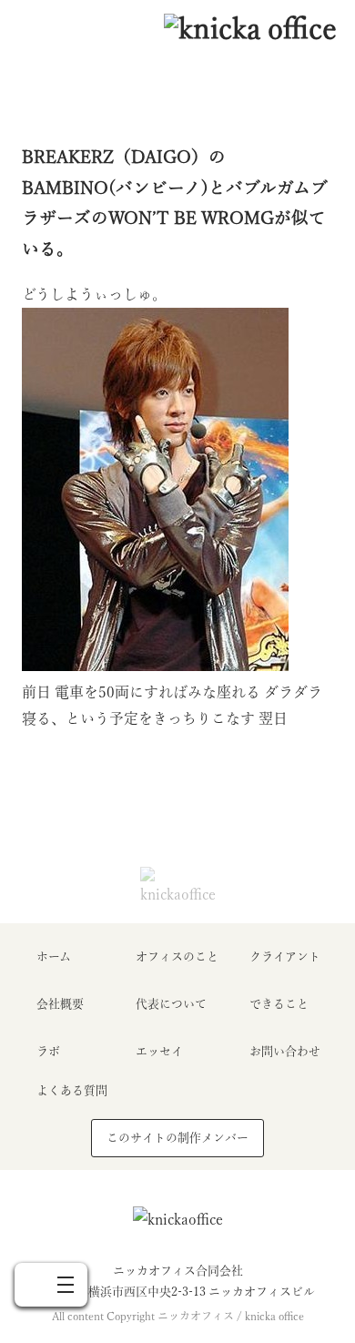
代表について (171, 1004)
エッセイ (159, 1051)
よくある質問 (71, 1090)
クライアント (284, 956)
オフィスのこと (177, 956)
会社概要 (60, 1004)
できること (279, 1004)
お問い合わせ (284, 1051)
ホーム (53, 956)
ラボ (48, 1051)
